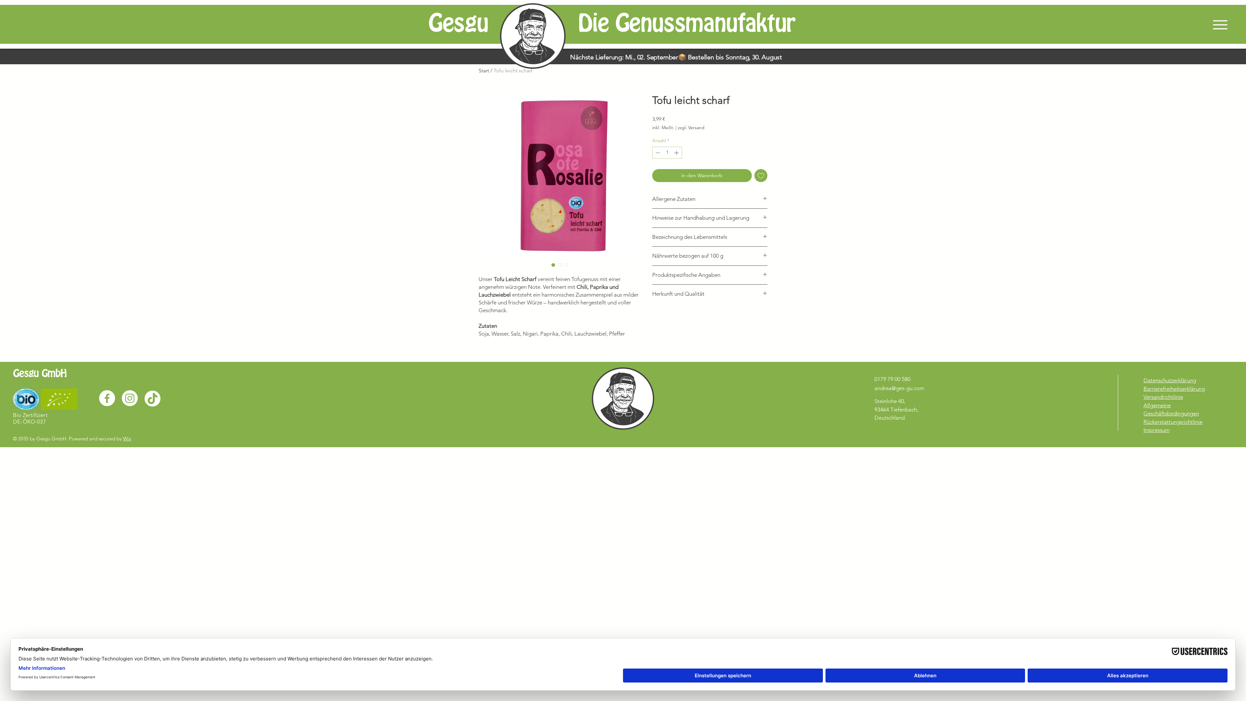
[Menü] (1213, 24)
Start (484, 71)
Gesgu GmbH (40, 373)
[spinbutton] (667, 152)
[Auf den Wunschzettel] (760, 175)
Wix (127, 439)
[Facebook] (107, 398)
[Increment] (677, 152)
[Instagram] (130, 398)
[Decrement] (657, 152)
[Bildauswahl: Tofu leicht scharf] (553, 265)
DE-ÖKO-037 (29, 421)
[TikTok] (152, 398)
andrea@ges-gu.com (899, 388)
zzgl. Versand (691, 127)
